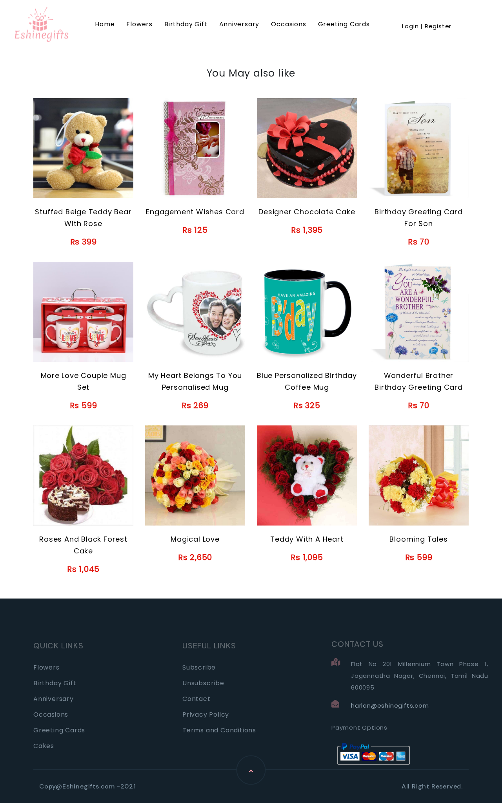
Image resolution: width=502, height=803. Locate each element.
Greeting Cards (344, 24)
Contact (196, 698)
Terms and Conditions (219, 730)
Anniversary (239, 24)
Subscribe (199, 667)
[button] (426, 16)
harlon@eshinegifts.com (390, 705)
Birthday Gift (185, 24)
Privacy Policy (205, 714)
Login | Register (426, 26)
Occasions (288, 24)
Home (105, 24)
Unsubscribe (203, 683)
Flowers (139, 24)
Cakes (43, 745)
